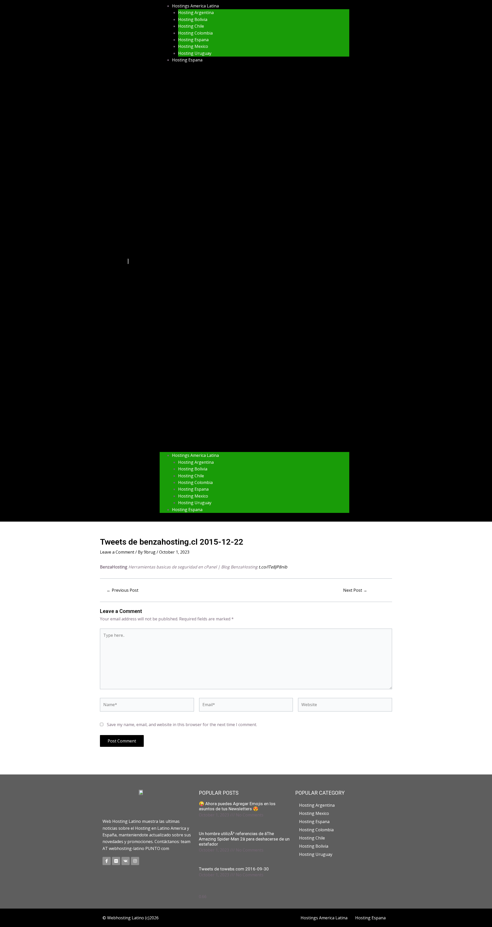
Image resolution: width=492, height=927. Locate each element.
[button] (254, 261)
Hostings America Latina (195, 6)
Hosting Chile (191, 26)
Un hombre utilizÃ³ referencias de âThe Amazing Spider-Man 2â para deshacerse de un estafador (244, 839)
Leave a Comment (117, 552)
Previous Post (122, 590)
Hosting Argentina (196, 12)
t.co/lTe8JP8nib (273, 567)
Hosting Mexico (193, 46)
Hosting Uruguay (194, 53)
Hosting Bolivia (192, 19)
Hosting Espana (193, 39)
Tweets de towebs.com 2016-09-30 (234, 868)
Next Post (355, 590)
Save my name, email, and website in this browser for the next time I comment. (182, 724)
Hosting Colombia (195, 33)
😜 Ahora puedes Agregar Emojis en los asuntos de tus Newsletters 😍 (237, 806)
